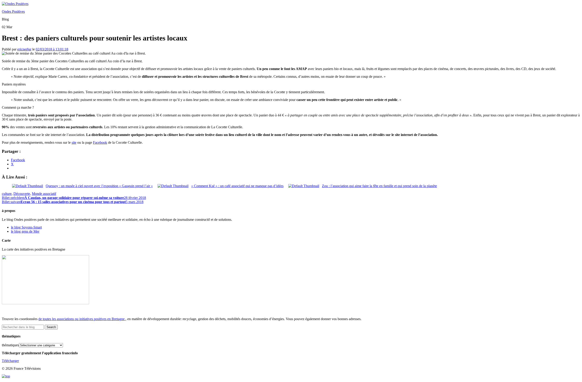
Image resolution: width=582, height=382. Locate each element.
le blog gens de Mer (25, 231)
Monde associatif (44, 194)
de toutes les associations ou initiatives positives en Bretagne (81, 319)
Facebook (100, 142)
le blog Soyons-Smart (26, 227)
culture (7, 194)
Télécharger (10, 361)
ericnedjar (24, 49)
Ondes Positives (13, 11)
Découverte (21, 194)
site (74, 142)
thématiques (10, 345)
